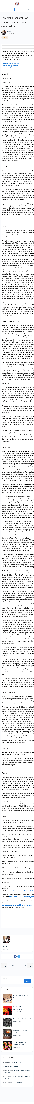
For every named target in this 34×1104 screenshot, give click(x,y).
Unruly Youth (17, 1062)
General (5, 37)
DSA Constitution (15, 1066)
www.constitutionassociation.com (12, 68)
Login (17, 9)
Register (28, 9)
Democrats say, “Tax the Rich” (22, 1019)
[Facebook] (15, 956)
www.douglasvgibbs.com (10, 66)
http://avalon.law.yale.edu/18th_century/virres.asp (17, 905)
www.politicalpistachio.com (10, 63)
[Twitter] (18, 956)
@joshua (5, 949)
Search (5, 978)
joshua (9, 31)
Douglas (5, 1066)
